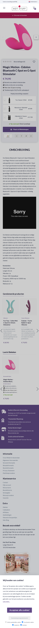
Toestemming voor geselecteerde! (19, 618)
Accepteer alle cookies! (19, 610)
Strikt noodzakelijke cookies (14, 622)
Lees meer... (6, 601)
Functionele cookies (29, 622)
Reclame (24, 625)
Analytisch (17, 625)
